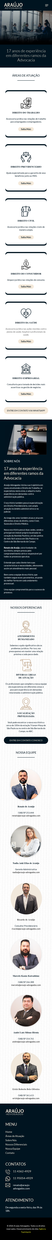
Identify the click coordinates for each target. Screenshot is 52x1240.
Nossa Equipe (12, 1148)
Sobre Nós (11, 1140)
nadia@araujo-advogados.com (26, 872)
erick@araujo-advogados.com (26, 1098)
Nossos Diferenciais (16, 1144)
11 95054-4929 (23, 1178)
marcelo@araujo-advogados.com (26, 985)
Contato (9, 1152)
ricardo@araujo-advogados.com (26, 928)
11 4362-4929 (22, 1171)
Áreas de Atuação (14, 1136)
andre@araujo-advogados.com (26, 1041)
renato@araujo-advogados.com (26, 815)
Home (8, 1131)
